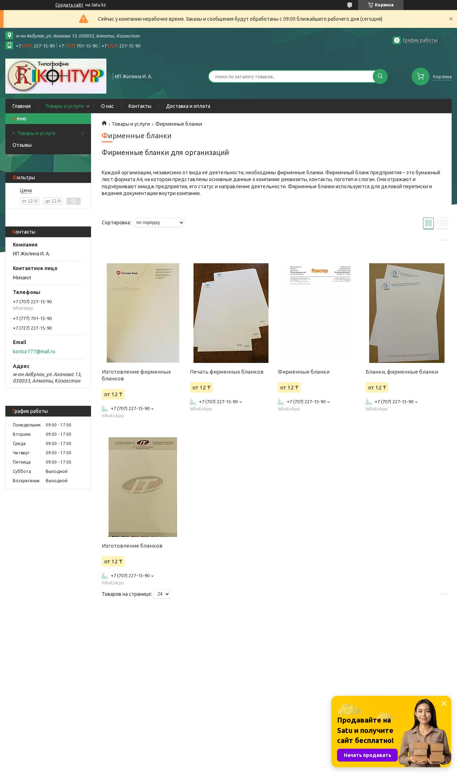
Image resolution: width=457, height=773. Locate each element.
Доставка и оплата (188, 106)
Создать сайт (69, 5)
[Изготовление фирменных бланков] (143, 313)
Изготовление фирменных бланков (136, 375)
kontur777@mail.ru (34, 351)
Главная (21, 106)
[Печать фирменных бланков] (231, 313)
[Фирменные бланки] (319, 313)
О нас (107, 106)
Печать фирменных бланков (226, 372)
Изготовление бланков (132, 546)
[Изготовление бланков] (143, 487)
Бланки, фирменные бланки (402, 372)
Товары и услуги (64, 106)
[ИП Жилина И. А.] (55, 76)
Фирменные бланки (304, 372)
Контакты (140, 106)
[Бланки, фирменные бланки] (407, 313)
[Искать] (380, 76)
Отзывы (22, 145)
